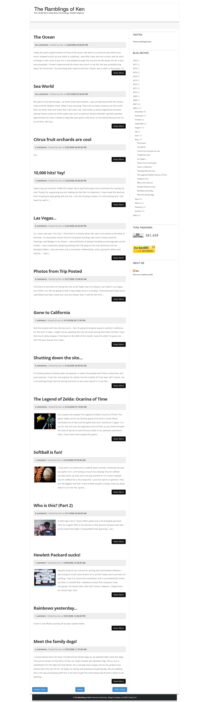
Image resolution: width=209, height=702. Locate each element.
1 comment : (41, 320)
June (136, 135)
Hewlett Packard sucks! (57, 555)
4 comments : (41, 279)
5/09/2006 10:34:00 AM (75, 562)
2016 (135, 68)
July (136, 131)
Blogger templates (114, 697)
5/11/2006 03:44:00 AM (76, 513)
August (137, 127)
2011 (135, 88)
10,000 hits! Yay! (49, 173)
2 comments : (41, 147)
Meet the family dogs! (55, 641)
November (139, 115)
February (138, 207)
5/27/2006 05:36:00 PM (77, 94)
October (138, 119)
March (137, 203)
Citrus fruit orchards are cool (62, 139)
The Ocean (44, 37)
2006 (135, 108)
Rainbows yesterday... (55, 608)
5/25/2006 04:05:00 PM (75, 147)
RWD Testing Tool (130, 697)
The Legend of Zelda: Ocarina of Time (70, 399)
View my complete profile (143, 274)
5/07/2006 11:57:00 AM (76, 649)
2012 (135, 84)
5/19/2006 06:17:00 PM (74, 320)
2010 (135, 92)
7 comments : (41, 180)
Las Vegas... (45, 218)
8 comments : (41, 226)
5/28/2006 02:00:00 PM (77, 45)
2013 (135, 80)
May (136, 139)
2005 (135, 215)
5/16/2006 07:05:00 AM (75, 460)
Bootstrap (103, 697)
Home (80, 689)
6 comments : (41, 365)
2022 (135, 60)
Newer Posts (40, 689)
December (139, 111)
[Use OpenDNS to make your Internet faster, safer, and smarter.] (144, 249)
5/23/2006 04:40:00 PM (75, 180)
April (137, 199)
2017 (135, 64)
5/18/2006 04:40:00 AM (76, 365)
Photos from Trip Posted (58, 271)
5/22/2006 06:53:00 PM (75, 226)
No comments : (42, 45)
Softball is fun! (48, 452)
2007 (135, 104)
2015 (135, 72)
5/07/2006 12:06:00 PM (74, 616)
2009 (135, 96)
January (138, 211)
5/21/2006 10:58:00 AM (76, 279)
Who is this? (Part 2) (53, 505)
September (139, 123)
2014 (135, 76)
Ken (137, 271)
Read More (118, 72)
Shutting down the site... (58, 358)
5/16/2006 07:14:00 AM (76, 407)
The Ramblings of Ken (59, 8)
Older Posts (119, 689)
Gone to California (52, 312)
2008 (135, 100)
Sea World (44, 86)
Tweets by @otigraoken (142, 41)
